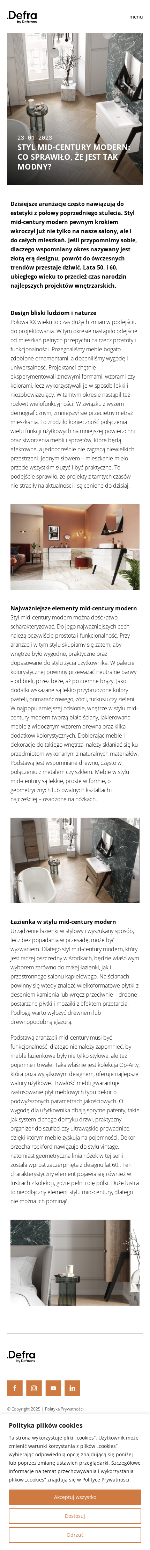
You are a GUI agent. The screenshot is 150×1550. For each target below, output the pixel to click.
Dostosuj (75, 1516)
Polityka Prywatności (64, 1409)
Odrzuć (75, 1534)
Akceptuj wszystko (75, 1497)
